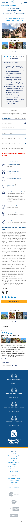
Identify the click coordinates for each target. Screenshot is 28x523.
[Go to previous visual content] (12, 51)
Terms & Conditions (14, 487)
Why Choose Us (14, 471)
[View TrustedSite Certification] (14, 515)
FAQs (14, 460)
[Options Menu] (26, 365)
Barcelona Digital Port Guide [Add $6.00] (13, 148)
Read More (4, 359)
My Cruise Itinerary (20, 118)
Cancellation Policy (14, 480)
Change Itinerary (20, 13)
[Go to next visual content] (15, 51)
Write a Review (14, 58)
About (14, 454)
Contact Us (14, 458)
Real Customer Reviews (14, 478)
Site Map (14, 485)
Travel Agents (14, 469)
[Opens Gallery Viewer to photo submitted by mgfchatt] (5, 45)
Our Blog (14, 464)
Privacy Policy (14, 482)
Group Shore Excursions (14, 462)
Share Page (9, 13)
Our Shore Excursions (14, 467)
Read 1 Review (19, 57)
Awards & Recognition (14, 456)
